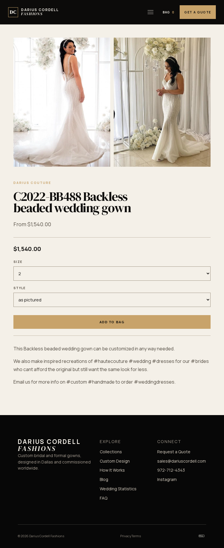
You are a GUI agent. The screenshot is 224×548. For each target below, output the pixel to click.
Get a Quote (197, 12)
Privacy (125, 536)
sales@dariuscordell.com (181, 461)
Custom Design (115, 461)
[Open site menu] (150, 12)
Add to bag (112, 322)
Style (19, 288)
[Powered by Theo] (201, 535)
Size (17, 261)
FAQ (103, 498)
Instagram (167, 479)
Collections (111, 451)
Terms (136, 536)
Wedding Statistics (118, 488)
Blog (104, 479)
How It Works (112, 470)
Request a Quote (173, 451)
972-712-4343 (171, 470)
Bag (168, 12)
